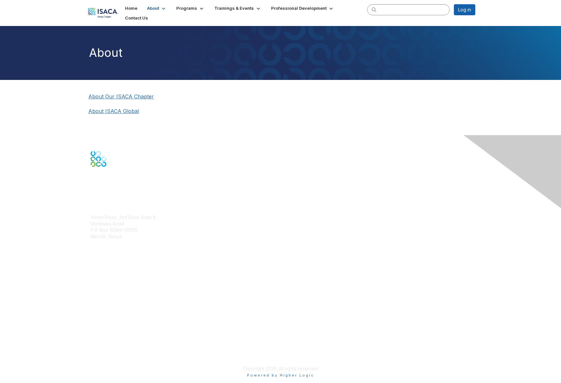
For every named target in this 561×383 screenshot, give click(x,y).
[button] (156, 8)
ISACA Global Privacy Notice (121, 349)
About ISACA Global (113, 111)
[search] (374, 9)
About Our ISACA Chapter (121, 96)
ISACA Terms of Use (112, 343)
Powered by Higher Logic (280, 375)
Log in (464, 9)
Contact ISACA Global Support (123, 296)
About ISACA (104, 323)
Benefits (99, 280)
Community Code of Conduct (122, 330)
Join (95, 273)
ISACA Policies (106, 336)
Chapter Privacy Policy (115, 359)
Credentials (103, 286)
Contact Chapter (108, 246)
